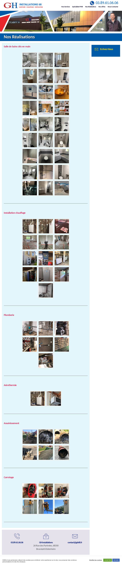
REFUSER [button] (116, 560)
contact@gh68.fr (75, 542)
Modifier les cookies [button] (95, 560)
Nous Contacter (113, 7)
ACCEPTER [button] (107, 560)
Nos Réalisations (90, 7)
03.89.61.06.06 (107, 3)
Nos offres (101, 7)
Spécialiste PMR (77, 7)
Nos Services (65, 7)
